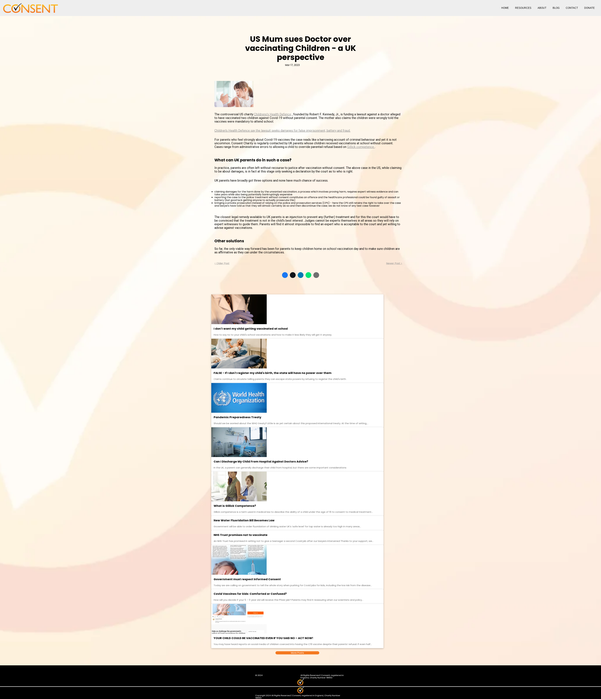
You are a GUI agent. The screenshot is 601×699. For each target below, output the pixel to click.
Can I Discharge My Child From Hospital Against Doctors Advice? (261, 461)
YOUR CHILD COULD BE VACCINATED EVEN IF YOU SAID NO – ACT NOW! (263, 638)
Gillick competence (361, 147)
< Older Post (221, 263)
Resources (523, 8)
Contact (572, 8)
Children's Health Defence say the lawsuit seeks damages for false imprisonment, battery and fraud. (282, 130)
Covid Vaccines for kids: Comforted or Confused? (250, 594)
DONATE (589, 8)
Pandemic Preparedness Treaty (237, 417)
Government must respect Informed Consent (247, 579)
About (542, 8)
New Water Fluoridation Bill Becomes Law (244, 520)
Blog (556, 8)
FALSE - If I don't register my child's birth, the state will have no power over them (272, 373)
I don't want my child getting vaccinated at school (251, 329)
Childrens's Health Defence (272, 114)
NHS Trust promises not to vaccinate (240, 535)
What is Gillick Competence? (235, 506)
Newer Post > (394, 263)
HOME (505, 8)
